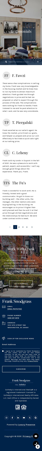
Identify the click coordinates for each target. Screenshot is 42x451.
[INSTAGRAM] (6, 418)
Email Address (9, 344)
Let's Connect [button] (21, 284)
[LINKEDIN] (18, 418)
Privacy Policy (33, 361)
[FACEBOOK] (12, 418)
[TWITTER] (30, 418)
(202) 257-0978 (13, 318)
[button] (37, 62)
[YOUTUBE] (24, 418)
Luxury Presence (26, 424)
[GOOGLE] (35, 418)
